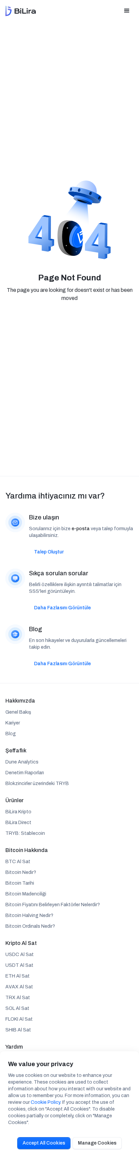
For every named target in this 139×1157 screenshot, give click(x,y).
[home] (20, 11)
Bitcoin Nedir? (20, 872)
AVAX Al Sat (19, 986)
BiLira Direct (18, 822)
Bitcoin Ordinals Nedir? (30, 926)
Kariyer (12, 722)
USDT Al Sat (19, 965)
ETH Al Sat (17, 976)
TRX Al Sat (17, 997)
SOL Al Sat (17, 1008)
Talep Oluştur (49, 551)
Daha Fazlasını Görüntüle (62, 607)
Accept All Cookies (44, 1143)
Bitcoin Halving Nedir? (29, 915)
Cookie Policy (45, 1102)
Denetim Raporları (24, 772)
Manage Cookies (97, 1143)
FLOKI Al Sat (19, 1019)
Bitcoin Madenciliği (25, 893)
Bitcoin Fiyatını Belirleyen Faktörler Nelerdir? (52, 904)
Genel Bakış (18, 712)
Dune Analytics (21, 761)
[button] (127, 11)
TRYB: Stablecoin (25, 833)
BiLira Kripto (18, 811)
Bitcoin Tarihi (19, 883)
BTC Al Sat (17, 861)
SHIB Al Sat (18, 1029)
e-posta (81, 528)
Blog (10, 733)
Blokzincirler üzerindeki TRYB (37, 783)
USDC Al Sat (19, 954)
